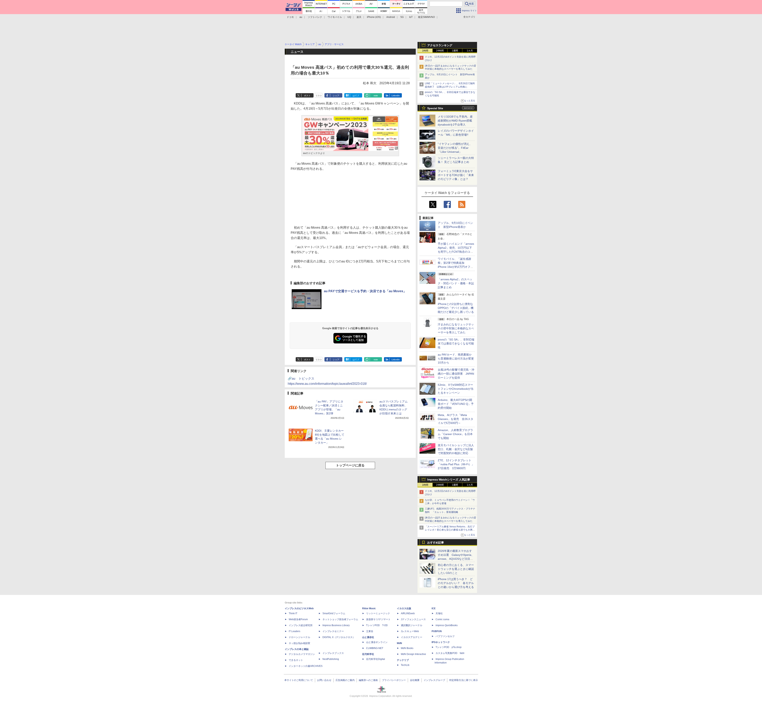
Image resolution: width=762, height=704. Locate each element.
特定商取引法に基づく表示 (463, 680)
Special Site (435, 108)
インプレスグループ (434, 680)
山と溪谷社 (368, 637)
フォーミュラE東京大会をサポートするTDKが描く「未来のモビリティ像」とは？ (456, 175)
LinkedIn (396, 95)
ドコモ (290, 17)
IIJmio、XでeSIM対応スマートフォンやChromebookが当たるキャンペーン (455, 388)
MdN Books (407, 648)
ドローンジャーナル (299, 637)
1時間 (425, 50)
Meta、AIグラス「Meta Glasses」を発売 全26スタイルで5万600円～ (455, 419)
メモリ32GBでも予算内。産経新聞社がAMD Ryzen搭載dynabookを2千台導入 (455, 120)
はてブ (356, 95)
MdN (399, 643)
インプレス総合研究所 (301, 625)
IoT (411, 17)
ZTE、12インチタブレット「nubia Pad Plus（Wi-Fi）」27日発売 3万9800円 (456, 464)
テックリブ (403, 660)
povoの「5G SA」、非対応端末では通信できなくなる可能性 (456, 343)
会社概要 (414, 680)
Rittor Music (369, 608)
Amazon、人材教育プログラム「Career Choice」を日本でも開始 (455, 434)
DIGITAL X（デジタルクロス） (338, 637)
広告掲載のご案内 (345, 680)
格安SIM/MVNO (426, 17)
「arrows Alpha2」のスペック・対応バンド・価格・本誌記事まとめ (456, 283)
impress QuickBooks (447, 625)
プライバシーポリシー (394, 680)
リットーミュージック (378, 613)
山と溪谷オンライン (377, 642)
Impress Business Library (336, 625)
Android (390, 17)
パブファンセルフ (445, 636)
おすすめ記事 (435, 542)
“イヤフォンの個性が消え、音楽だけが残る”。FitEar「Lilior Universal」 (455, 147)
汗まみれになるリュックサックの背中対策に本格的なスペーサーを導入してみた (456, 328)
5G (402, 17)
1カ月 (470, 50)
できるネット (296, 660)
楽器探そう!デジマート (378, 619)
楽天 (359, 17)
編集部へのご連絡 (368, 680)
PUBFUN (437, 631)
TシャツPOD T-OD (377, 625)
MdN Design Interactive (413, 654)
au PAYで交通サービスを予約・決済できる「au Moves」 (365, 291)
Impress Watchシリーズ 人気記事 (448, 479)
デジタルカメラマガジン (302, 654)
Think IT (293, 613)
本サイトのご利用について (298, 680)
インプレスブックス (333, 653)
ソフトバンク (315, 17)
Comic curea (442, 619)
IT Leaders (294, 631)
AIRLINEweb (408, 613)
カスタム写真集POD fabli (450, 653)
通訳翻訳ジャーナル (411, 625)
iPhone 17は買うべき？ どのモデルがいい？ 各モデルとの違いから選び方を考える (456, 583)
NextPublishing (330, 659)
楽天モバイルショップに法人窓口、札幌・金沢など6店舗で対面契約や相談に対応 (456, 449)
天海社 (439, 613)
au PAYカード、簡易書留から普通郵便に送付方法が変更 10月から (457, 358)
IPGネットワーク (441, 642)
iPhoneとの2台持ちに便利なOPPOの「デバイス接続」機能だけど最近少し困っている (456, 307)
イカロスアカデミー (411, 637)
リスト (319, 95)
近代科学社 (368, 654)
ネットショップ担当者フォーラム (340, 619)
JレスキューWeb (410, 631)
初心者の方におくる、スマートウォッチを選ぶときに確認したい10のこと (456, 568)
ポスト (307, 95)
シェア (336, 95)
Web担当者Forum (298, 619)
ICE (434, 608)
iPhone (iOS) (374, 17)
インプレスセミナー (333, 631)
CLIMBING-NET (374, 648)
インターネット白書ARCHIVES (305, 666)
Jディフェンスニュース (413, 619)
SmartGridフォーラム (333, 613)
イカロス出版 (404, 608)
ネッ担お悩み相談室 (299, 643)
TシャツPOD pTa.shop (449, 647)
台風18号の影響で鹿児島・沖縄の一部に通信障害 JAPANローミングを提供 (456, 373)
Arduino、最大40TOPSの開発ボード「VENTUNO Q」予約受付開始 (456, 403)
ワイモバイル (335, 17)
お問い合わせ (324, 680)
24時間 (440, 50)
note (376, 95)
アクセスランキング (439, 45)
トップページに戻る (350, 465)
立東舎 (369, 631)
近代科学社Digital (375, 659)
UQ (349, 17)
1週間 (455, 50)
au (300, 17)
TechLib (405, 665)
